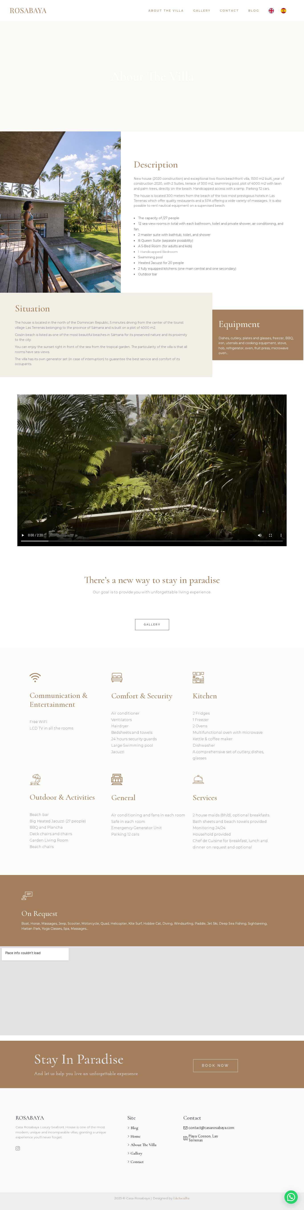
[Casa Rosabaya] (28, 10)
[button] (291, 1197)
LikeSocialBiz (181, 1198)
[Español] (284, 10)
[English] (272, 10)
